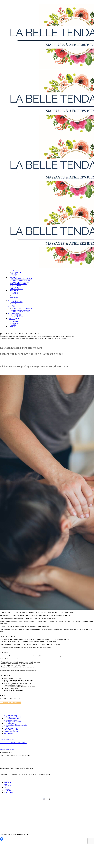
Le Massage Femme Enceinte (12, 721)
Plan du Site (7, 790)
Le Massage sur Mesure (10, 715)
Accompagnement (9, 733)
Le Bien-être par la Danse (11, 728)
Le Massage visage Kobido (11, 718)
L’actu (5, 784)
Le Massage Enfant (9, 723)
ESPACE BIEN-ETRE (7, 740)
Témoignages (7, 785)
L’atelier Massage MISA (11, 731)
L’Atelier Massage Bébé (11, 730)
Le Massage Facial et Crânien (12, 717)
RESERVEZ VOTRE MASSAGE (10, 702)
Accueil (6, 781)
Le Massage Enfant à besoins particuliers (15, 725)
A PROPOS (7, 782)
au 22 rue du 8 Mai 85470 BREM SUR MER (13, 743)
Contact (6, 787)
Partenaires (7, 789)
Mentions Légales (9, 792)
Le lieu (6, 726)
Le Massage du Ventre (10, 720)
